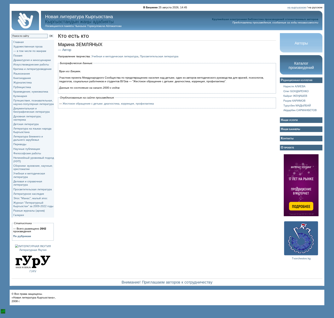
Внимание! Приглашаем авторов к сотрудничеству (167, 282)
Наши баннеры (290, 129)
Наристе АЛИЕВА (294, 86)
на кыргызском (296, 7)
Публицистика (22, 87)
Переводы (19, 144)
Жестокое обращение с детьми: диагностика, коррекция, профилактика (108, 103)
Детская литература (26, 124)
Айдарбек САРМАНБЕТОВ (300, 110)
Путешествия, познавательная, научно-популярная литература (33, 102)
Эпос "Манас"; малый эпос (30, 198)
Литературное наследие (28, 193)
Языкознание (21, 73)
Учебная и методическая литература (114, 56)
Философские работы (27, 153)
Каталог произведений (301, 65)
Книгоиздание (22, 78)
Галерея (18, 215)
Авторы (301, 43)
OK (51, 36)
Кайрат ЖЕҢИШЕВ (295, 95)
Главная (18, 42)
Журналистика (22, 82)
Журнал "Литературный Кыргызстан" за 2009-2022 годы (33, 204)
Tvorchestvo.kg (301, 258)
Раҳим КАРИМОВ (294, 100)
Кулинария (20, 96)
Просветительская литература (32, 189)
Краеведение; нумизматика (30, 91)
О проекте (287, 147)
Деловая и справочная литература (27, 183)
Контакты (287, 138)
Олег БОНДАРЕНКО (296, 91)
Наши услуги (289, 120)
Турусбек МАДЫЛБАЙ (297, 105)
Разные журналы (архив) (29, 210)
